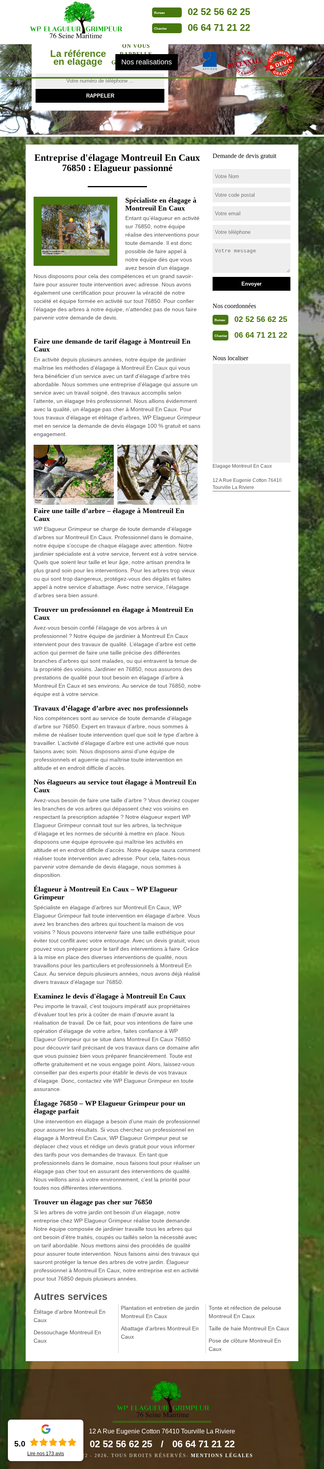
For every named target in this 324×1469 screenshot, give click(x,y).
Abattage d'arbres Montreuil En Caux (160, 1332)
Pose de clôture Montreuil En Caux (245, 1344)
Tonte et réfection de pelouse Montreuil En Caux (245, 1312)
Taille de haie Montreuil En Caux (249, 1328)
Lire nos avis (45, 1453)
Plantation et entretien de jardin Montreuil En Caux (160, 1312)
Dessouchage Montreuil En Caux (67, 1336)
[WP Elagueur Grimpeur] (75, 21)
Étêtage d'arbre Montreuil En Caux (69, 1316)
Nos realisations (146, 62)
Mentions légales (222, 1455)
